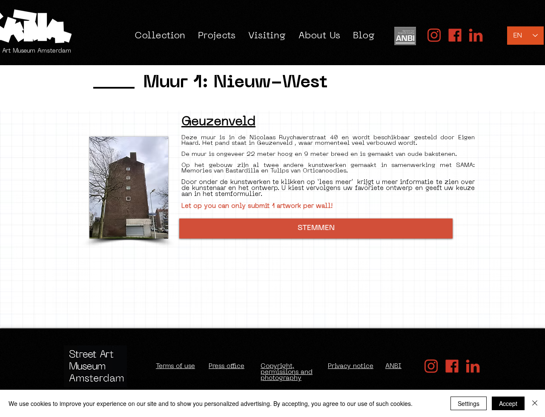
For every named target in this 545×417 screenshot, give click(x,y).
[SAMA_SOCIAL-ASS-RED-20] (434, 35)
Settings (468, 403)
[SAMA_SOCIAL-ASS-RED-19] (476, 35)
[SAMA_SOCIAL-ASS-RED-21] (455, 35)
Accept (508, 403)
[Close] (535, 403)
